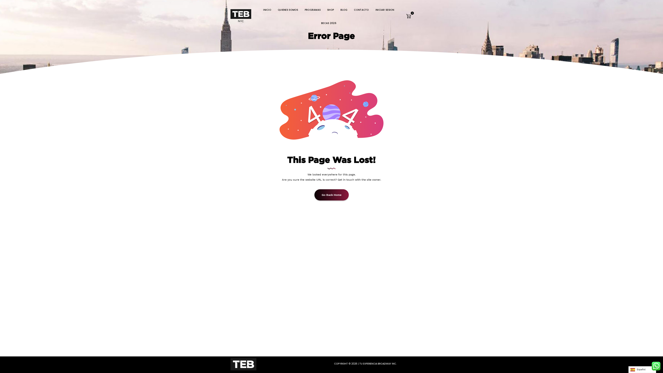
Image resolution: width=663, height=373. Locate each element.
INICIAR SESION (385, 10)
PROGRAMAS (313, 10)
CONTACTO (361, 10)
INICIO (267, 10)
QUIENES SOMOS (288, 10)
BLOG (343, 10)
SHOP (330, 10)
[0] (409, 17)
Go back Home (332, 195)
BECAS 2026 (328, 23)
